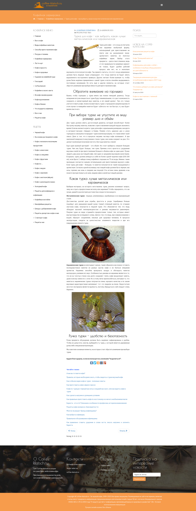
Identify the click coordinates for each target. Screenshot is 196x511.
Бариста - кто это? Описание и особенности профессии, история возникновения (97, 403)
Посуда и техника (41, 54)
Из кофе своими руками (43, 95)
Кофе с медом (40, 168)
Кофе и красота (41, 68)
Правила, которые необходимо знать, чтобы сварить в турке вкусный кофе (95, 377)
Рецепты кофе (40, 118)
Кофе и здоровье (41, 72)
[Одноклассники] (98, 362)
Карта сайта (106, 465)
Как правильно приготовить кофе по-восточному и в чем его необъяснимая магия (97, 399)
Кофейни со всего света (44, 90)
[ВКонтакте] (91, 362)
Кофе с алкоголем (41, 150)
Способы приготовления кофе (46, 50)
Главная (41, 19)
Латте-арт (39, 63)
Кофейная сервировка (54, 19)
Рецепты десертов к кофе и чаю (47, 213)
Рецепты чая (39, 222)
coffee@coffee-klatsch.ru (76, 464)
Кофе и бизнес (40, 104)
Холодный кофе (41, 186)
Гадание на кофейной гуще (45, 77)
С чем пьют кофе (41, 218)
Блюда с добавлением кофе (45, 209)
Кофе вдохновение (42, 100)
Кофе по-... (39, 164)
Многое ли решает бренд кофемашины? (82, 411)
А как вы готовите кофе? (76, 373)
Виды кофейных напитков (44, 45)
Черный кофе (40, 132)
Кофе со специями (41, 155)
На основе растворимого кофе (46, 137)
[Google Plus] (104, 362)
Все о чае (38, 113)
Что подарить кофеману (44, 109)
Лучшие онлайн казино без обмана (98, 507)
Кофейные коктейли (42, 200)
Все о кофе (39, 41)
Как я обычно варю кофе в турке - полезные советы (86, 381)
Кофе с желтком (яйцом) (44, 177)
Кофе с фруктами (41, 159)
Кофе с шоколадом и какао (45, 182)
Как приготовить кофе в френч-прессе (81, 385)
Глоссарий (39, 81)
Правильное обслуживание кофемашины (82, 419)
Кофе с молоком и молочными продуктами (45, 144)
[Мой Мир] (101, 362)
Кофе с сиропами (41, 173)
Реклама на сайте (107, 470)
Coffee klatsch (40, 86)
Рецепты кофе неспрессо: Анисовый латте (82, 407)
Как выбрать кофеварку (76, 415)
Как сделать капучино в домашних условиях (83, 395)
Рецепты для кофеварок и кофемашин (43, 193)
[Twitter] (94, 362)
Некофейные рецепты (43, 204)
